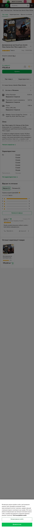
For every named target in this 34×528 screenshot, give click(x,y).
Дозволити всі (17, 524)
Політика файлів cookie (19, 515)
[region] (17, 513)
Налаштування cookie (17, 519)
